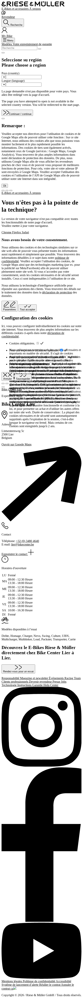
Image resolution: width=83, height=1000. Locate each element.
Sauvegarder (23, 378)
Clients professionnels (15, 681)
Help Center (50, 685)
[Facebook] (41, 845)
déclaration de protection (57, 292)
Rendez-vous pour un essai (18, 671)
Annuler (7, 378)
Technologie (9, 685)
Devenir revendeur (41, 681)
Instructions (24, 685)
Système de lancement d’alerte (20, 984)
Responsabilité (11, 678)
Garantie (37, 685)
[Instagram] (41, 727)
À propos (35, 8)
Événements (56, 678)
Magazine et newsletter (34, 678)
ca (12, 988)
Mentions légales (12, 981)
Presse (57, 681)
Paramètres (9, 309)
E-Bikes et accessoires (15, 8)
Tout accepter (27, 309)
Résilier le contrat (50, 984)
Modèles (7, 44)
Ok (4, 185)
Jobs (63, 681)
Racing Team (72, 678)
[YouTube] (41, 951)
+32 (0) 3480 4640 (27, 541)
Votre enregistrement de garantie (32, 44)
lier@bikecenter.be (22, 544)
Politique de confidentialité (39, 981)
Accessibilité (63, 981)
